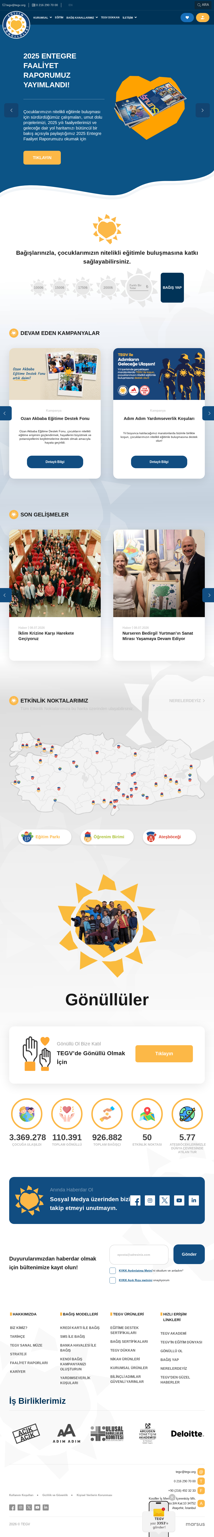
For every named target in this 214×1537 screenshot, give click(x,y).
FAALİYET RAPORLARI (29, 1363)
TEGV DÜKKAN (122, 1350)
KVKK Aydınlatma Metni (135, 1270)
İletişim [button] (128, 17)
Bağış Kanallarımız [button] (80, 17)
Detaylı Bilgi (63, 462)
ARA (205, 4)
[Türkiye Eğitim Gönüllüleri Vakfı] (16, 17)
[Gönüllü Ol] (187, 17)
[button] (135, 1200)
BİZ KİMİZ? (18, 1328)
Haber (22, 627)
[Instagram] (21, 1507)
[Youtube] (37, 1507)
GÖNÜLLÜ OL (171, 1351)
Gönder (189, 1254)
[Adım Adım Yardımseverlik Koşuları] (64, 374)
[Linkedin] (46, 1507)
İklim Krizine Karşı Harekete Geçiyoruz (46, 636)
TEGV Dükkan (110, 17)
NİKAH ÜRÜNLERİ (125, 1359)
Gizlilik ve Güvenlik (55, 1495)
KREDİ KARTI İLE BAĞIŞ (80, 1328)
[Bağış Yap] (202, 17)
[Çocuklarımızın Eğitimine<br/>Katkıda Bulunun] (159, 1519)
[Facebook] (12, 1507)
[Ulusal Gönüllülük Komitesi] (67, 1433)
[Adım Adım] (26, 1433)
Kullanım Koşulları (21, 1495)
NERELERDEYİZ (185, 700)
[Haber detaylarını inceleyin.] (55, 573)
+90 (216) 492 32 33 (182, 1490)
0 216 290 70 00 (185, 1481)
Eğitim (59, 17)
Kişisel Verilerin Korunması (94, 1495)
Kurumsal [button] (41, 17)
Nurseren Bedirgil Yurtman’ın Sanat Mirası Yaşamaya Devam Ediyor (157, 636)
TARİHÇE (17, 1336)
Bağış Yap (172, 288)
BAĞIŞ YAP (169, 1360)
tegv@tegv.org (186, 1472)
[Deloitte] (147, 1433)
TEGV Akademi (173, 1333)
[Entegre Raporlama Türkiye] (188, 1433)
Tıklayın (42, 157)
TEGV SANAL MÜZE (26, 1345)
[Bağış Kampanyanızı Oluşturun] (168, 374)
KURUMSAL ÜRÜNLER (129, 1368)
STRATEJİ (18, 1354)
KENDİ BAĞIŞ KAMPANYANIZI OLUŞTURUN (73, 1364)
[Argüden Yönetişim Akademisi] (107, 1433)
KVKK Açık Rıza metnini (135, 1280)
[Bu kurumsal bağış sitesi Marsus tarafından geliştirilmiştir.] (195, 1524)
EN (71, 5)
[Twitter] (29, 1507)
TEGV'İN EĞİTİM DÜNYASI (181, 1342)
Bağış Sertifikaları (129, 1341)
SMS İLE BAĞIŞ (72, 1336)
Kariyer (17, 1371)
